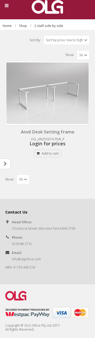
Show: (69, 55)
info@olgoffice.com (26, 259)
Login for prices (47, 143)
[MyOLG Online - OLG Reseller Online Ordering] (47, 7)
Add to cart (50, 153)
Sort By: (35, 40)
